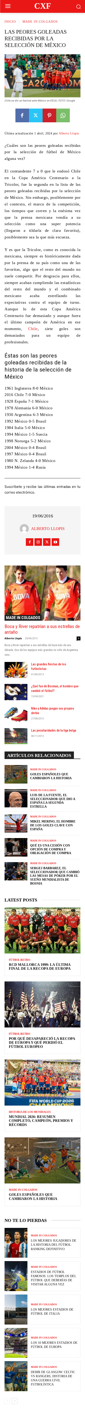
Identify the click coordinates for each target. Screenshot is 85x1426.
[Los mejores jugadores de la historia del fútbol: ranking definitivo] (16, 1243)
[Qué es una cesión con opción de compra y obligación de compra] (16, 847)
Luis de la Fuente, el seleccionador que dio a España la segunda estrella (52, 800)
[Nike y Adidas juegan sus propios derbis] (16, 714)
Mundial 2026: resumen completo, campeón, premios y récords (41, 1121)
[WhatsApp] (63, 115)
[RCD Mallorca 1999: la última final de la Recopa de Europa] (42, 930)
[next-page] (14, 1401)
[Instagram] (38, 542)
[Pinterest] (49, 115)
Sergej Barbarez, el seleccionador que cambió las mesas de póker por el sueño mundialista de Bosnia (55, 875)
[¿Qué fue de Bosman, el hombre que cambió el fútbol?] (16, 692)
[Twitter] (36, 115)
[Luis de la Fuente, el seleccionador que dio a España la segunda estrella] (16, 798)
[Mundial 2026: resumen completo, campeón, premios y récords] (42, 1083)
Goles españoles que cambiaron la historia (33, 1197)
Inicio (10, 21)
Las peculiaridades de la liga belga (53, 730)
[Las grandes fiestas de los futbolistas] (16, 670)
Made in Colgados (40, 21)
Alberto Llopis (69, 133)
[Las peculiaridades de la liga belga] (16, 736)
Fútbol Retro (19, 960)
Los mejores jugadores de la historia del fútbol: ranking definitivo (53, 1245)
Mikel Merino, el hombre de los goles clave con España (52, 825)
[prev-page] (7, 1401)
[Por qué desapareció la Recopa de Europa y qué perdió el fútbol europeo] (42, 1004)
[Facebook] (22, 115)
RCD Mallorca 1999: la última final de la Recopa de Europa (40, 967)
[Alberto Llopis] (25, 528)
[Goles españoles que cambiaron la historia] (16, 774)
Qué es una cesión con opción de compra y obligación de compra (50, 849)
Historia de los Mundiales (30, 1112)
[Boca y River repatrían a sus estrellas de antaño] (42, 593)
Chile (33, 328)
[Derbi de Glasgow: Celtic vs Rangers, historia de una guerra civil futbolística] (16, 1376)
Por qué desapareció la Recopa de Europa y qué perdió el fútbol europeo (42, 1043)
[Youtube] (55, 542)
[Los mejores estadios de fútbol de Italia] (16, 1310)
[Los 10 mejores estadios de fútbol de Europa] (16, 1343)
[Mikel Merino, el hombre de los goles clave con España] (16, 823)
